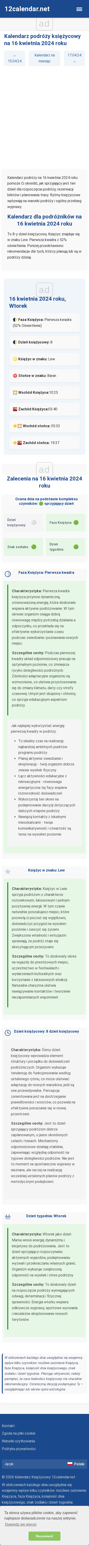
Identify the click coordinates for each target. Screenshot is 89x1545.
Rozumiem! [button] (44, 1536)
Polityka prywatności (19, 1449)
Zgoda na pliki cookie (18, 1433)
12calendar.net (27, 9)
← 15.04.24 (14, 58)
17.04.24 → (74, 58)
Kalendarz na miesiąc (44, 58)
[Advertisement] (44, 117)
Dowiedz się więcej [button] (21, 1524)
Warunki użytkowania (18, 1441)
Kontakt (8, 1426)
